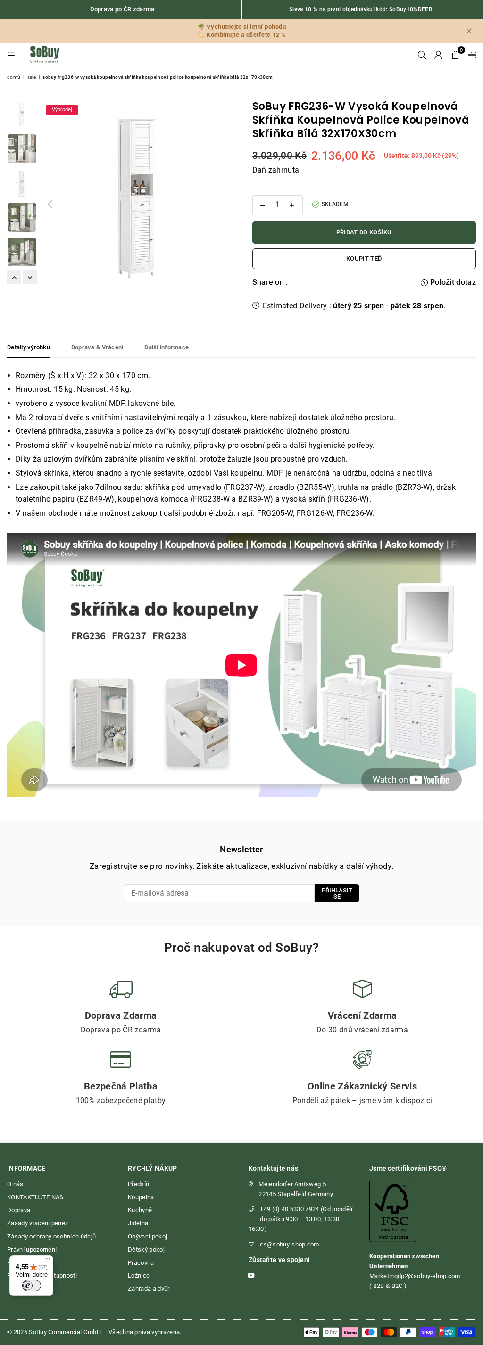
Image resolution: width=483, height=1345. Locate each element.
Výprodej (62, 110)
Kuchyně (140, 1209)
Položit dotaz (452, 282)
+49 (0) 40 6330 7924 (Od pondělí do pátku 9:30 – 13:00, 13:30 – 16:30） (301, 1218)
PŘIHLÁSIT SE (337, 893)
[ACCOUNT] (438, 55)
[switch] (31, 1285)
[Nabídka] (47, 1261)
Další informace (166, 347)
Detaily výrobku (28, 347)
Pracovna (141, 1262)
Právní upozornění (32, 1249)
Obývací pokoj (147, 1236)
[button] (455, 55)
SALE (31, 77)
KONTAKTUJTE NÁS (35, 1197)
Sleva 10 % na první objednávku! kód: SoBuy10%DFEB (361, 9)
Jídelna (138, 1223)
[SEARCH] (422, 55)
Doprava (18, 1209)
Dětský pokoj (146, 1249)
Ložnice (139, 1275)
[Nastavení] (470, 55)
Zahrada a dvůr (148, 1288)
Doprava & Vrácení (97, 347)
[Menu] (11, 55)
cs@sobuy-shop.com (289, 1244)
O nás (15, 1184)
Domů (13, 77)
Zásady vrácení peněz (37, 1223)
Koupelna (141, 1197)
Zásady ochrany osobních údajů (51, 1236)
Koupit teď (364, 258)
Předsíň (138, 1184)
